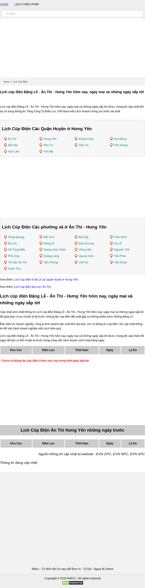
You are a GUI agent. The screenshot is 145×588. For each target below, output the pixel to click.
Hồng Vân (85, 249)
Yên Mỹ (48, 151)
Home (7, 81)
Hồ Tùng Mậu (16, 249)
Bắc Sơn (49, 237)
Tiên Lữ (83, 145)
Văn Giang (120, 145)
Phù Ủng (13, 256)
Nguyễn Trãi (121, 249)
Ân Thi (12, 138)
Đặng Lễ (49, 243)
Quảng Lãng (51, 256)
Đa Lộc (12, 243)
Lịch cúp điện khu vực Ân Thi (32, 286)
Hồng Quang (16, 237)
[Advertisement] (72, 49)
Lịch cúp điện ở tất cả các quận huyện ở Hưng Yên (46, 279)
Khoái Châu (86, 138)
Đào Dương (86, 243)
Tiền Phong (51, 262)
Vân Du (83, 262)
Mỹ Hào (13, 145)
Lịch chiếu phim (26, 4)
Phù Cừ (48, 145)
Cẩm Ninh (120, 237)
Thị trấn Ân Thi (17, 262)
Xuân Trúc (14, 268)
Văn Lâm (13, 151)
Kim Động (120, 138)
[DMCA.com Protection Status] (72, 584)
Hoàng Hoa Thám (55, 249)
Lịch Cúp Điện (20, 81)
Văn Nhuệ (120, 262)
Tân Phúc (120, 256)
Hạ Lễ (118, 243)
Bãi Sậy (84, 237)
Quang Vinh (86, 256)
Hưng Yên (50, 138)
